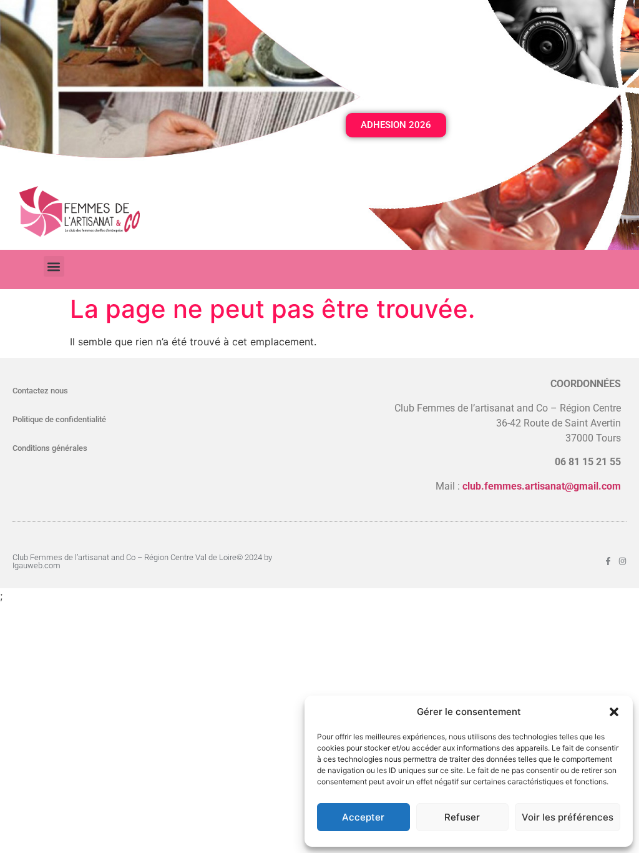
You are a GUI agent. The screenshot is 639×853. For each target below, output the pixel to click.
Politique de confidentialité (59, 419)
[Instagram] (622, 561)
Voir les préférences (567, 817)
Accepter (363, 817)
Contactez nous (40, 390)
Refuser (462, 817)
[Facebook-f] (608, 561)
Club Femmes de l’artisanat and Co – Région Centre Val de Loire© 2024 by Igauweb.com (142, 561)
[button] (614, 712)
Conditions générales (49, 448)
